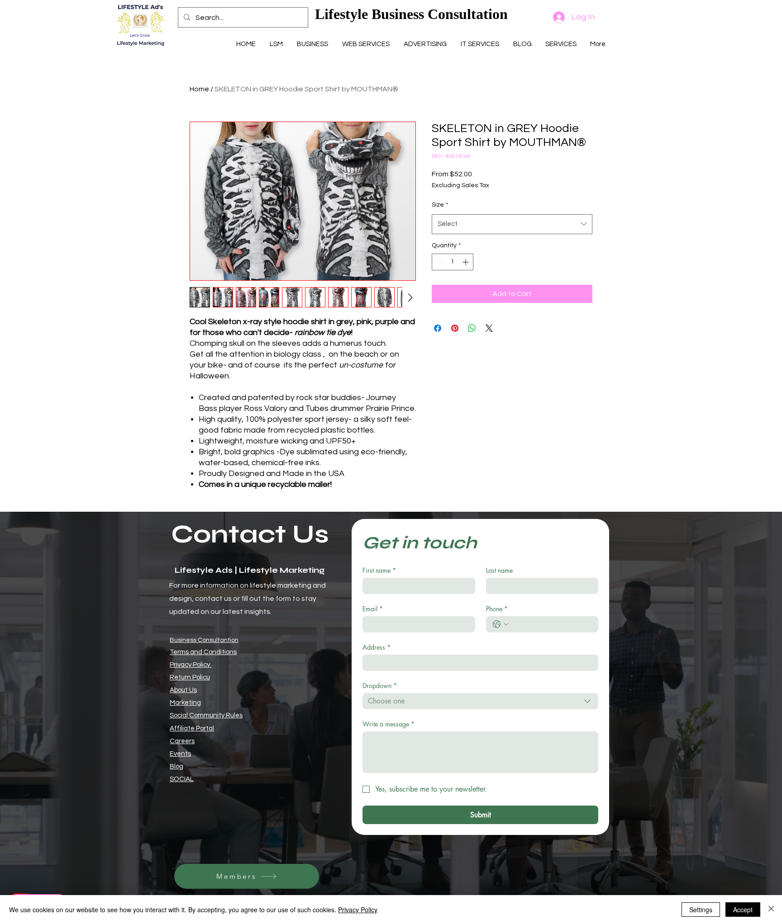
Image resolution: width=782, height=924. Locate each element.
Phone (497, 609)
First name (379, 570)
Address (376, 647)
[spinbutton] (452, 262)
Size (440, 205)
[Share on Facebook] (437, 328)
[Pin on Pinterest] (454, 328)
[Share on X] (489, 328)
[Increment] (466, 262)
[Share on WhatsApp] (472, 328)
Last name (499, 570)
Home (199, 89)
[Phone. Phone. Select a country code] (500, 624)
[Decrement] (438, 262)
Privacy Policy (190, 664)
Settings (700, 909)
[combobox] (512, 224)
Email (372, 609)
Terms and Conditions (203, 652)
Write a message (388, 724)
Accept (743, 909)
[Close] (771, 909)
